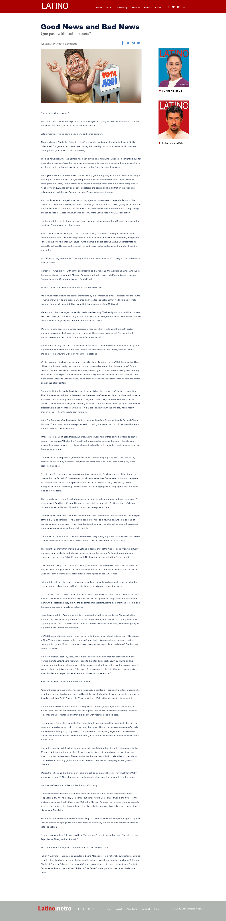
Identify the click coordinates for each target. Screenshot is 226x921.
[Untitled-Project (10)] (123, 43)
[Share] (128, 43)
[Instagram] (178, 7)
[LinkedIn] (184, 7)
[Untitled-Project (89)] (133, 43)
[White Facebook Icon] (78, 909)
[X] (83, 909)
